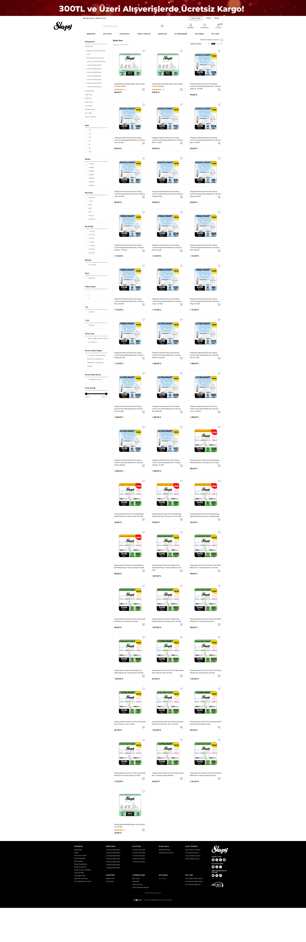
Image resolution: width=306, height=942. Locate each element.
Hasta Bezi (135, 881)
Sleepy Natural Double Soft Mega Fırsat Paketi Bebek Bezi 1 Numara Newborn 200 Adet (166, 567)
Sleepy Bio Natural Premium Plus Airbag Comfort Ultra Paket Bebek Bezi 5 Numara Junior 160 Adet (204, 408)
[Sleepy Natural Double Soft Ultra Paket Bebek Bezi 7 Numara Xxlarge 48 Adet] (168, 754)
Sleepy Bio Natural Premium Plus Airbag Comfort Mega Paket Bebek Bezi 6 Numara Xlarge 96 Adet (204, 301)
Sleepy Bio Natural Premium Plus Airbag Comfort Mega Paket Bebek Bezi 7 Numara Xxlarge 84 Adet (129, 355)
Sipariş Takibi (196, 18)
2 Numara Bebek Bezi (94, 69)
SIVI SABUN (199, 34)
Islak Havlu (88, 94)
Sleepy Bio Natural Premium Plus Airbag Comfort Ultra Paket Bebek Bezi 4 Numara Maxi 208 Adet (166, 408)
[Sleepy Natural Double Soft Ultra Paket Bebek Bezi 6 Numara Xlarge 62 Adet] (206, 702)
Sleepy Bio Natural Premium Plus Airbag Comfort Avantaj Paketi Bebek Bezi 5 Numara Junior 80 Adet (129, 194)
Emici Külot (136, 878)
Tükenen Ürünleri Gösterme (209, 40)
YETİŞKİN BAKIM (181, 34)
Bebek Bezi (89, 46)
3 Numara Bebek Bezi (94, 72)
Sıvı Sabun (88, 106)
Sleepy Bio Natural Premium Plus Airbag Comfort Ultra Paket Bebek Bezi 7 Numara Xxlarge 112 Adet (166, 462)
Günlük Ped (110, 881)
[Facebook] (213, 859)
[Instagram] (220, 859)
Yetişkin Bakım (90, 109)
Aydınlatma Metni (79, 875)
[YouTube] (224, 859)
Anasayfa (116, 45)
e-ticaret (153, 900)
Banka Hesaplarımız (80, 864)
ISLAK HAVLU (125, 34)
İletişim (216, 18)
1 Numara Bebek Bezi (94, 65)
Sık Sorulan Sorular (80, 855)
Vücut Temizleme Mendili (140, 887)
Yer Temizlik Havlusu (192, 853)
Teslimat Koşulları (80, 858)
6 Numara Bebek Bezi (94, 83)
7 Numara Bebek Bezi (94, 87)
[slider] (86, 394)
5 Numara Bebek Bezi (94, 79)
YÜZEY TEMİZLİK (144, 34)
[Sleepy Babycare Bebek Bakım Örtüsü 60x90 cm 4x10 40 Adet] (168, 65)
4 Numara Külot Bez (138, 853)
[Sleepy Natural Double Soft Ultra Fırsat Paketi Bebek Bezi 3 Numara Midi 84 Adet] (206, 600)
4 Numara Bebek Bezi (94, 76)
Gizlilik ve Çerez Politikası (82, 870)
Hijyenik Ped (110, 878)
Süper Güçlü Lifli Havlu (192, 850)
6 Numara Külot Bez (138, 859)
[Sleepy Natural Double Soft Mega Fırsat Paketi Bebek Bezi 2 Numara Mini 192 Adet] (168, 600)
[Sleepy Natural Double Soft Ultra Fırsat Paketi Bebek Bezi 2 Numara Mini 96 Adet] (130, 600)
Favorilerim (205, 28)
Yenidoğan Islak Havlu (166, 853)
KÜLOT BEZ (107, 34)
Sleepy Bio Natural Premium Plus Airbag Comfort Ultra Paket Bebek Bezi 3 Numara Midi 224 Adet (128, 408)
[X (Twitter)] (216, 859)
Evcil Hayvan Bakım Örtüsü (194, 881)
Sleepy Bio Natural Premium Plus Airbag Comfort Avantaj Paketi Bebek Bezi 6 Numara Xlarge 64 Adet (167, 194)
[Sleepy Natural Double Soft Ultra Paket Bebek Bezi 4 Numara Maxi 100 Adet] (168, 651)
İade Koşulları (78, 861)
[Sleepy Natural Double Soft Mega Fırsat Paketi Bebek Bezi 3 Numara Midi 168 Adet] (130, 651)
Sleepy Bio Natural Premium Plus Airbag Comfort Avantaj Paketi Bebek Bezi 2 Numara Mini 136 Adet (129, 140)
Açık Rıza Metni (79, 873)
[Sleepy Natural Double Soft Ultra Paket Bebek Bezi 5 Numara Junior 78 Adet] (130, 702)
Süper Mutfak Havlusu (192, 859)
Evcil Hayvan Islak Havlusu (194, 878)
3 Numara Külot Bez (138, 850)
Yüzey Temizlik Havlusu (193, 856)
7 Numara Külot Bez (138, 862)
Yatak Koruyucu (137, 884)
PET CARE (215, 34)
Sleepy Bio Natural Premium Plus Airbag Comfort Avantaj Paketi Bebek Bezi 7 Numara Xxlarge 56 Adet (205, 194)
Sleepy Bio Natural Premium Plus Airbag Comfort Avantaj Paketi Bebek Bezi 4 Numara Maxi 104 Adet (205, 140)
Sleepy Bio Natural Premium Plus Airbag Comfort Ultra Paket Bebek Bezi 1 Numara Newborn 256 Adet (166, 355)
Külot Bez (88, 98)
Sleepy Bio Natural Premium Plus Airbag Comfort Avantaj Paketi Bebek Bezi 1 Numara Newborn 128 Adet (205, 86)
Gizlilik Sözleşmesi (80, 867)
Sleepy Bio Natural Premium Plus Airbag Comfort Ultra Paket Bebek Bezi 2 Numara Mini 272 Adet (204, 355)
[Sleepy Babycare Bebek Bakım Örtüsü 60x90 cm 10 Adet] (130, 805)
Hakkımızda (78, 850)
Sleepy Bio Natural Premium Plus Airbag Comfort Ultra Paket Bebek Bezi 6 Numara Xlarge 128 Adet (128, 462)
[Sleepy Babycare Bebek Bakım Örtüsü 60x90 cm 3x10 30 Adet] (130, 65)
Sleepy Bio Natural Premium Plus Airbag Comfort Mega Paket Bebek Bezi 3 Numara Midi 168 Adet (204, 247)
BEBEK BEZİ (91, 34)
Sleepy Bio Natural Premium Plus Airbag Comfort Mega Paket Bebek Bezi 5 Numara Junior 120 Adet (166, 301)
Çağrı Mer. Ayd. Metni (81, 878)
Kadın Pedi (88, 102)
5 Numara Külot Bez (138, 856)
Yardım (208, 18)
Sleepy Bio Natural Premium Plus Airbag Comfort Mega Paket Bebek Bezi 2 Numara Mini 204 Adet (166, 247)
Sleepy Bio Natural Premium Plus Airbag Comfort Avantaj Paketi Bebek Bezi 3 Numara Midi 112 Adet (167, 140)
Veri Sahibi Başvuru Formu (82, 881)
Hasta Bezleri (89, 91)
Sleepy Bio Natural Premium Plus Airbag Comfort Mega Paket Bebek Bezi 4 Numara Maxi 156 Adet (129, 301)
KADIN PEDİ (162, 34)
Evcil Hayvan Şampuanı (193, 884)
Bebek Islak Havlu (165, 850)
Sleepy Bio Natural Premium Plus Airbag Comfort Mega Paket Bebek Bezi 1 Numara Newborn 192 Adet (129, 247)
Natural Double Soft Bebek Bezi (96, 52)
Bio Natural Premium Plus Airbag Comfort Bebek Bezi (96, 59)
